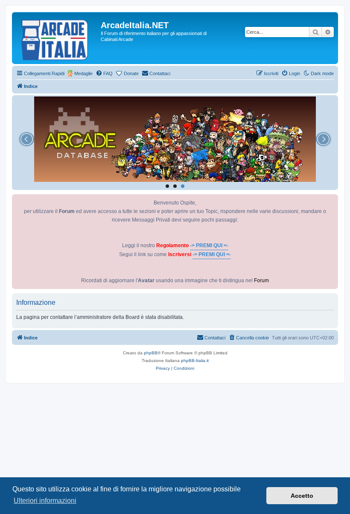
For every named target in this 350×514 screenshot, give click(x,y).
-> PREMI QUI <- (209, 245)
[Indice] (57, 38)
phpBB (151, 352)
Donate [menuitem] (131, 73)
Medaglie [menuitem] (83, 73)
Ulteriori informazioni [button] (45, 500)
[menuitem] (104, 73)
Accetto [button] (302, 495)
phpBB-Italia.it (195, 360)
